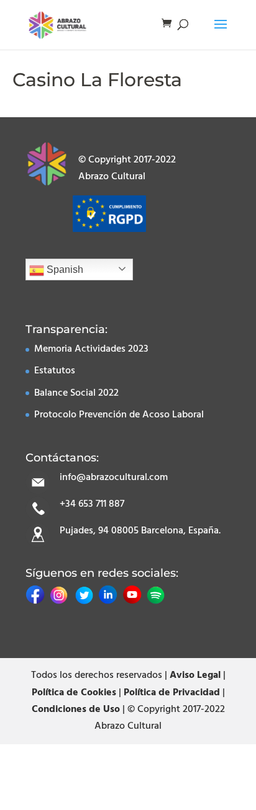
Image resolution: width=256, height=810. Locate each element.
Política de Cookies (74, 693)
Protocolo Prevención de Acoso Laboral (119, 415)
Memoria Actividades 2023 (91, 349)
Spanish (63, 269)
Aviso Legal (195, 675)
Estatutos (54, 371)
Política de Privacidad (172, 693)
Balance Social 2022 (76, 393)
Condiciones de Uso (76, 709)
